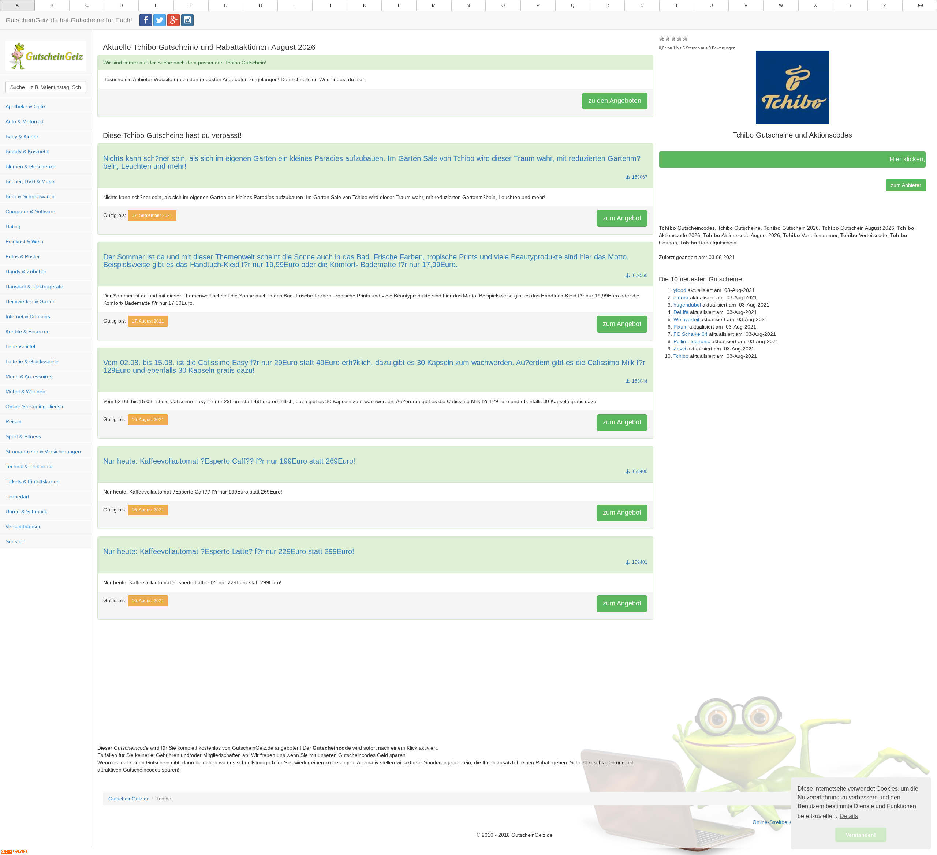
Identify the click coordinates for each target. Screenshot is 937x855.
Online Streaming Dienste (35, 406)
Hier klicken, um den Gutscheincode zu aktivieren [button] (880, 159)
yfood (679, 290)
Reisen (13, 421)
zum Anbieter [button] (906, 185)
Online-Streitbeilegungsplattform (790, 822)
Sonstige (15, 541)
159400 (639, 471)
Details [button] (849, 816)
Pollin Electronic (691, 341)
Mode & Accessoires (28, 376)
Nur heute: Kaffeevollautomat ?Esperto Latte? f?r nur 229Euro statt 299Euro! (228, 551)
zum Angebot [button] (622, 218)
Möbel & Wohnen (25, 391)
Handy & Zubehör (25, 271)
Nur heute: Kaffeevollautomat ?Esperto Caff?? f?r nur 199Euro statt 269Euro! (229, 461)
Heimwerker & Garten (30, 301)
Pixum (680, 327)
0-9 (920, 5)
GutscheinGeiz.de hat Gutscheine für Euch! (68, 20)
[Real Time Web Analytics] (14, 851)
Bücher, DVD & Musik (30, 181)
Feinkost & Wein (24, 241)
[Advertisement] (317, 693)
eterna (680, 297)
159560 (639, 275)
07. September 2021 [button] (152, 215)
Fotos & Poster (22, 256)
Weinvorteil (686, 319)
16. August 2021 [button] (148, 419)
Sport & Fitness (23, 436)
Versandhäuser (23, 526)
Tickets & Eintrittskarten (32, 481)
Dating (12, 226)
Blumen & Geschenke (30, 166)
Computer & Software (30, 211)
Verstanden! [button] (861, 835)
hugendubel (687, 305)
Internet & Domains (27, 316)
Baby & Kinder (21, 136)
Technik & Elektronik (28, 466)
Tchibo (680, 356)
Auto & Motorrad (24, 121)
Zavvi (679, 349)
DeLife (680, 312)
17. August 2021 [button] (148, 321)
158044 (639, 381)
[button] (792, 87)
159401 (639, 562)
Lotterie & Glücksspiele (32, 361)
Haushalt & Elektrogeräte (34, 286)
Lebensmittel (20, 346)
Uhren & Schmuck (26, 511)
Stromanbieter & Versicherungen (43, 451)
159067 (639, 177)
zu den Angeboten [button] (614, 100)
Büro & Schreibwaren (30, 196)
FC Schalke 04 (690, 334)
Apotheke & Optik (25, 106)
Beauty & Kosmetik (27, 151)
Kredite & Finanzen (27, 331)
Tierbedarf (17, 496)
